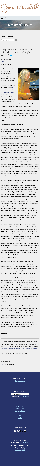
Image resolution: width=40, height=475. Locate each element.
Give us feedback (20, 406)
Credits (20, 415)
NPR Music (4, 62)
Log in (2, 364)
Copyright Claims (20, 411)
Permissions (20, 408)
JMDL (20, 418)
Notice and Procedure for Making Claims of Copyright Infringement (19, 348)
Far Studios (26, 442)
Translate (26, 396)
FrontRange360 (20, 450)
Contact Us (20, 404)
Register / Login (20, 381)
